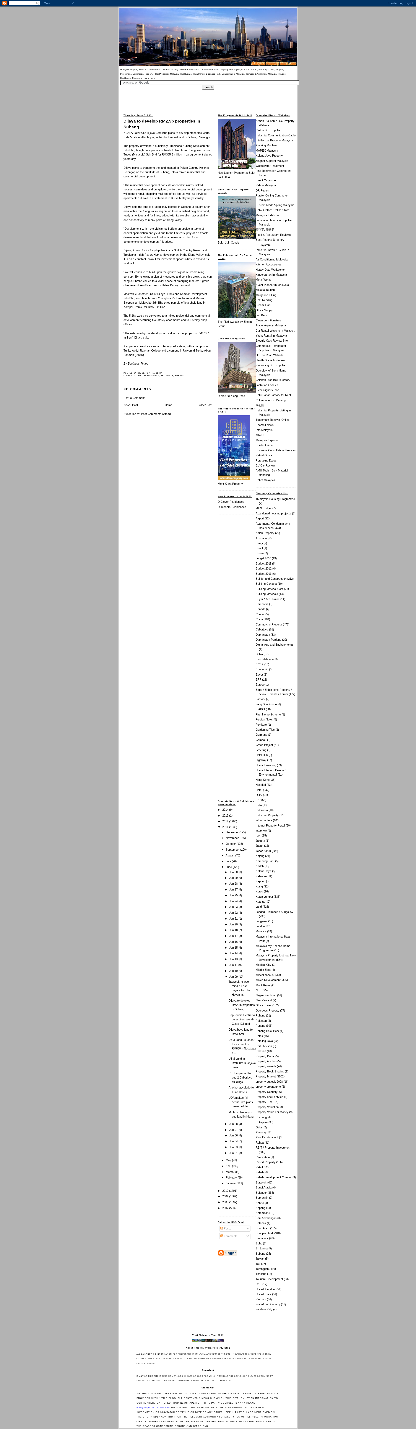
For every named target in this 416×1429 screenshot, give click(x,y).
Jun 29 (234, 877)
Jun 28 (234, 883)
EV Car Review (265, 465)
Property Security (267, 1091)
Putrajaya (262, 1122)
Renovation (263, 1157)
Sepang (260, 1208)
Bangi (259, 543)
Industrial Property (267, 815)
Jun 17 (234, 936)
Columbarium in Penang (271, 400)
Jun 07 (234, 1129)
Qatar (259, 1127)
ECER (259, 664)
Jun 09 (234, 976)
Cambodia (262, 604)
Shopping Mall (264, 1233)
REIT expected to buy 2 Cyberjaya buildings (240, 1078)
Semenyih (262, 1197)
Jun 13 (234, 959)
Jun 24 (234, 901)
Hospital (261, 784)
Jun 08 (234, 1124)
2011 (225, 827)
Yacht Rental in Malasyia (271, 335)
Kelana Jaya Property (269, 155)
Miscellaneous (265, 975)
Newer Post (131, 405)
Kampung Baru (265, 861)
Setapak (261, 1223)
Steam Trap (263, 305)
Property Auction (266, 1061)
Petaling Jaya (264, 1041)
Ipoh (258, 835)
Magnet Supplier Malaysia (272, 160)
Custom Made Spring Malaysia (275, 205)
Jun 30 (234, 872)
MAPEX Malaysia (267, 150)
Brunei (260, 553)
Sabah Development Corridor (274, 1177)
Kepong (260, 881)
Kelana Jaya (263, 871)
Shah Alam (262, 1228)
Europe (260, 684)
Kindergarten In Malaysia (271, 274)
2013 (225, 815)
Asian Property (265, 533)
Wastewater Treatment (270, 165)
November (232, 838)
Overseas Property (267, 1010)
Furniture (261, 724)
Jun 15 (234, 947)
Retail (259, 1167)
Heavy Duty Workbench (270, 269)
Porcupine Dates (266, 460)
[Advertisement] (208, 99)
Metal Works (263, 279)
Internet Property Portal (270, 825)
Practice (261, 1051)
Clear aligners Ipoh (267, 390)
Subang (179, 376)
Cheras (260, 614)
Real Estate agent (267, 1137)
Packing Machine (266, 145)
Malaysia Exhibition (268, 215)
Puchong (261, 1117)
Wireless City (264, 1309)
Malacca (261, 931)
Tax (258, 1263)
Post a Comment (134, 397)
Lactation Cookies (267, 385)
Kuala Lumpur (264, 896)
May (229, 1160)
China (259, 619)
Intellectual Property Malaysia (274, 140)
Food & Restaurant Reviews (273, 234)
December (232, 832)
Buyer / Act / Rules (268, 599)
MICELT (261, 435)
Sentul (260, 1203)
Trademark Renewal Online (272, 419)
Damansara (263, 634)
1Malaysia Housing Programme (275, 499)
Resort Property (265, 1162)
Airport (260, 518)
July (229, 861)
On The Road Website (269, 355)
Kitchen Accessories (268, 264)
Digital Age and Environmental (274, 644)
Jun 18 (234, 930)
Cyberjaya (262, 629)
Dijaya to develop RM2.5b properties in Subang (162, 124)
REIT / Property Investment (273, 1147)
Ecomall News (265, 425)
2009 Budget (263, 508)
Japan (259, 845)
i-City (259, 795)
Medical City (263, 964)
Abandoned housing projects (273, 513)
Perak (259, 1036)
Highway (261, 760)
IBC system (263, 245)
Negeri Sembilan (266, 995)
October (231, 843)
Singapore (262, 1238)
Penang (260, 1025)
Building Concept (266, 583)
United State (263, 1294)
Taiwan (260, 1258)
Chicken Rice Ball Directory (273, 379)
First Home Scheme (268, 714)
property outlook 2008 (269, 1081)
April (229, 1166)
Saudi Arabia (263, 1187)
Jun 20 (234, 924)
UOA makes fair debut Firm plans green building (241, 1102)
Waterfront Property (268, 1304)
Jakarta (260, 840)
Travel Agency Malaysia (271, 325)
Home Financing (266, 765)
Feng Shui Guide (266, 704)
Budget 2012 (263, 568)
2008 (225, 1202)
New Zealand (264, 1000)
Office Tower (263, 1005)
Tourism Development (269, 1279)
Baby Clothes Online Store (272, 210)
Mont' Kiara (263, 985)
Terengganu (263, 1268)
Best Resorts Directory (270, 239)
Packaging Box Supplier (271, 365)
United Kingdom (266, 1289)
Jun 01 (234, 1153)
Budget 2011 (263, 563)
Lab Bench (262, 315)
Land (259, 906)
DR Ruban (262, 190)
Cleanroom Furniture (268, 320)
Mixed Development (146, 376)
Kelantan (261, 876)
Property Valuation (267, 1107)
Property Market (266, 1076)
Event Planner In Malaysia (272, 284)
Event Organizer (266, 180)
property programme (268, 1086)
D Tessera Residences (232, 507)
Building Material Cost (269, 589)
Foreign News (264, 719)
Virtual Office (264, 455)
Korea (259, 891)
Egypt (259, 674)
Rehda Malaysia (266, 185)
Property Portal (265, 1056)
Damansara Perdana (268, 639)
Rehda (260, 1142)
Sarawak (261, 1182)
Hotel (259, 790)
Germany (261, 734)
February (232, 1177)
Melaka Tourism (266, 289)
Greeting (261, 750)
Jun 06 (234, 1135)
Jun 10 (234, 970)
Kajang (260, 856)
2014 (225, 809)
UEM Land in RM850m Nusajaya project (242, 1063)
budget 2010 (263, 558)
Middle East (263, 969)
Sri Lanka (262, 1248)
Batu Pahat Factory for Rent (273, 395)
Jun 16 (234, 941)
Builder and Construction (271, 578)
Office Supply (264, 310)
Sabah (260, 1172)
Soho (259, 1243)
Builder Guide (264, 445)
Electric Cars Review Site (272, 340)
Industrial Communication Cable (276, 135)
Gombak (261, 740)
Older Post (205, 405)
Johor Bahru (263, 851)
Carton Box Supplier (268, 130)
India (259, 805)
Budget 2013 (263, 573)
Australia (261, 538)
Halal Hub (262, 755)
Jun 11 (233, 965)
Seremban (262, 1213)
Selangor (167, 376)
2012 (225, 821)
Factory (260, 699)
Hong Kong (263, 779)
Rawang (261, 1132)
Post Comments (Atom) (156, 414)
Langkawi (261, 921)
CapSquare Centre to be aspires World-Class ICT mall (242, 1019)
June (229, 867)
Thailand (261, 1273)
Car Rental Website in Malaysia (275, 330)
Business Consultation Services (276, 450)
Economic (262, 669)
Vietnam (261, 1299)
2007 (225, 1208)
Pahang (260, 1015)
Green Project (264, 744)
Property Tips (264, 1101)
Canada (260, 609)
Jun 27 (234, 889)
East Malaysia (265, 659)
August (230, 855)
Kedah (260, 866)
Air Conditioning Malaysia (272, 259)
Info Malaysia (264, 430)
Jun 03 (234, 1147)
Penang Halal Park (267, 1031)
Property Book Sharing (270, 1071)
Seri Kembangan (266, 1218)
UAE (259, 1284)
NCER (259, 990)
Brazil (259, 548)
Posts (227, 1228)
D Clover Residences (231, 501)
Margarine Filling (266, 295)
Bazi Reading (264, 300)
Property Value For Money (272, 1112)
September (233, 849)
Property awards (266, 1066)
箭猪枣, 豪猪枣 (265, 229)
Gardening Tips (265, 729)
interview (261, 830)
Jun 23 (234, 906)
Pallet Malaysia (265, 480)
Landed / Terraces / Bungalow (274, 911)
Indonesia (262, 810)
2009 (225, 1196)
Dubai (259, 654)
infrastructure (264, 820)
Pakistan (261, 1020)
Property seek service (269, 1096)
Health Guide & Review (270, 360)
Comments (230, 1236)
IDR (258, 800)
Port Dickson (264, 1046)
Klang (259, 886)
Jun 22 (234, 912)
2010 (225, 1190)
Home (168, 405)
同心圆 (260, 405)
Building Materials (267, 594)
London (260, 926)
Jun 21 (234, 918)
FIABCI (260, 709)
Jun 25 (234, 895)
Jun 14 (234, 953)
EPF (258, 679)
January (231, 1183)
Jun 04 (234, 1141)
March (230, 1172)
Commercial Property (269, 624)
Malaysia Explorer (267, 440)
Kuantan (261, 901)
